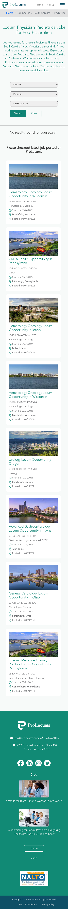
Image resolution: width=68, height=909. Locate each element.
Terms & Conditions (28, 905)
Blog (34, 774)
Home (9, 13)
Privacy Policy (48, 905)
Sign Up (51, 5)
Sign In (40, 5)
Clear (34, 113)
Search (18, 113)
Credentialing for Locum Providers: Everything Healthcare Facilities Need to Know (34, 832)
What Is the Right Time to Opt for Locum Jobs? (34, 801)
